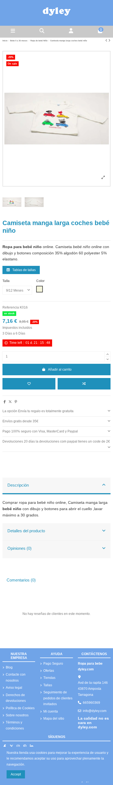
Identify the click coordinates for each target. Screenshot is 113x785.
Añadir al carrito (60, 369)
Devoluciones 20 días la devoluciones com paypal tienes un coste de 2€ (56, 441)
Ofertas (48, 671)
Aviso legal (14, 688)
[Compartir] (5, 402)
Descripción (18, 485)
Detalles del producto (26, 531)
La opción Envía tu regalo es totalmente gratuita (38, 411)
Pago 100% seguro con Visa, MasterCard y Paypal (40, 431)
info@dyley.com (94, 711)
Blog (9, 667)
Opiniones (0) (19, 548)
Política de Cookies (20, 708)
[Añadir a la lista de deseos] (28, 383)
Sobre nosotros (17, 715)
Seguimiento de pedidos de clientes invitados (57, 698)
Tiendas (49, 678)
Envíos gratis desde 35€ (20, 421)
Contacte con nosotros (16, 677)
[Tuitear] (10, 402)
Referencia (10, 307)
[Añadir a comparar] (84, 383)
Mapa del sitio (53, 718)
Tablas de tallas (24, 270)
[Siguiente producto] (109, 40)
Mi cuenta (50, 711)
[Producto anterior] (106, 40)
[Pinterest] (16, 402)
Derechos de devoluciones (16, 698)
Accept (16, 774)
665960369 (91, 703)
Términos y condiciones (15, 725)
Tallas (47, 685)
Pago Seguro (53, 663)
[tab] (56, 411)
